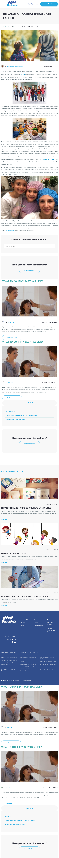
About (22, 617)
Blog (48, 620)
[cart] (36, 4)
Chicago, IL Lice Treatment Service (48, 669)
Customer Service (38, 625)
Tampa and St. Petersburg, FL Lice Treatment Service (28, 667)
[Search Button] (32, 4)
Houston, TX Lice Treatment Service (28, 671)
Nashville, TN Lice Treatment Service (9, 667)
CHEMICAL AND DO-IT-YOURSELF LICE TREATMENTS (21, 415)
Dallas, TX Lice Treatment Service (28, 664)
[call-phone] (29, 4)
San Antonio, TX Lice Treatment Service (8, 670)
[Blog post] (29, 488)
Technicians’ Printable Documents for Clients (51, 629)
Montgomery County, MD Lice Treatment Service (8, 663)
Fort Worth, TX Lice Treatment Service (48, 667)
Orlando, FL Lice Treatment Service (9, 660)
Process (23, 622)
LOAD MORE (29, 403)
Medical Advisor (25, 620)
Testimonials (50, 617)
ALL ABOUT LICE (11, 411)
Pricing (22, 625)
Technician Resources (50, 623)
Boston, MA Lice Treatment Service (28, 657)
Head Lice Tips (16, 26)
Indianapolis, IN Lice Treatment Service (47, 658)
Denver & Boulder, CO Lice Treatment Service (29, 660)
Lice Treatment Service (6, 26)
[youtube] (15, 642)
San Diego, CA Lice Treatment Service (48, 664)
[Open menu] (2, 3)
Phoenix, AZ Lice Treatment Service (9, 657)
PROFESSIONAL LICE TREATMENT (16, 419)
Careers (36, 622)
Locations (36, 617)
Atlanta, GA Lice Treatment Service (48, 661)
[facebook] (12, 642)
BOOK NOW (49, 4)
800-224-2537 (12, 639)
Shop (35, 620)
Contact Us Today (29, 270)
